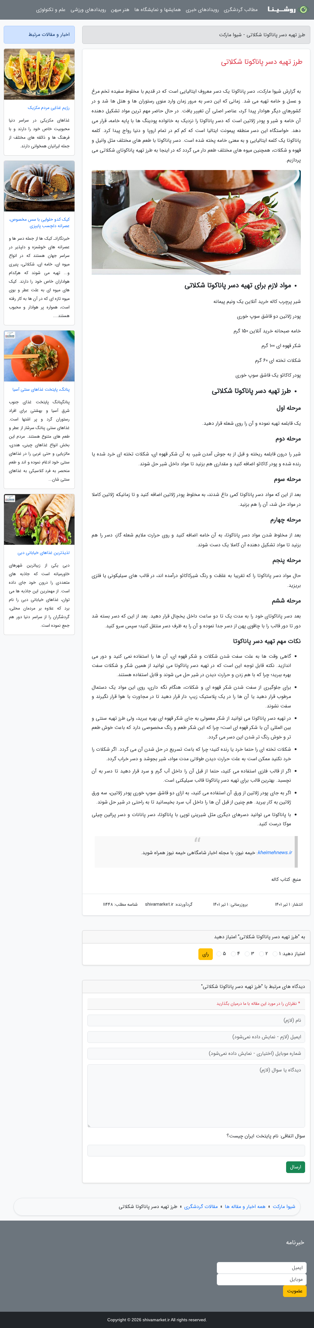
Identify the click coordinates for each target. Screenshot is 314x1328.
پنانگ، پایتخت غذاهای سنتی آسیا (41, 389)
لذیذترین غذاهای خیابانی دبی (43, 553)
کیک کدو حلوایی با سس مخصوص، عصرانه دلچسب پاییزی (39, 222)
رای (205, 954)
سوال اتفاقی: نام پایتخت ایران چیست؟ (266, 1136)
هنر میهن (120, 10)
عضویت (295, 1291)
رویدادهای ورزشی (88, 10)
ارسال (295, 1167)
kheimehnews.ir (275, 853)
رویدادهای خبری (202, 10)
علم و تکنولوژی (51, 10)
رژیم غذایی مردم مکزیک (49, 108)
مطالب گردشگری (241, 10)
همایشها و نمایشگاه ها (157, 10)
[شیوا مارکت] (287, 9)
